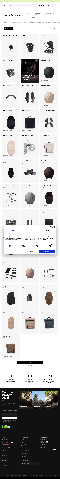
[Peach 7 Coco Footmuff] (49, 296)
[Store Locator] (50, 5)
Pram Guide (42, 444)
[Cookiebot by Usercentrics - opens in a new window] (50, 227)
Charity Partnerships (5, 446)
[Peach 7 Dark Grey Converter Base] (49, 271)
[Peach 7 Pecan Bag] (49, 221)
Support (24, 4)
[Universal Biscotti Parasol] (49, 96)
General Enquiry (24, 444)
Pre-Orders (23, 447)
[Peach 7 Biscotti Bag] (49, 146)
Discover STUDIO (26, 79)
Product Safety (23, 441)
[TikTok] (57, 475)
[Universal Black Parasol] (49, 71)
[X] (48, 475)
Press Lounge (23, 455)
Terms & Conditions (18, 475)
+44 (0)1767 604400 (5, 469)
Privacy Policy (24, 475)
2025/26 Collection (5, 452)
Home (5, 10)
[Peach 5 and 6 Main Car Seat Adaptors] (30, 96)
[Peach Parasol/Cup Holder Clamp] (11, 46)
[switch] (23, 246)
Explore (19, 4)
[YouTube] (55, 475)
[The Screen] (49, 46)
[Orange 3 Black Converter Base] (11, 271)
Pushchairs (8, 10)
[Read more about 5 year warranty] (10, 379)
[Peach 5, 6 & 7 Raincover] (11, 71)
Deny (13, 251)
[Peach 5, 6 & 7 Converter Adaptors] (49, 121)
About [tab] (47, 230)
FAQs (22, 442)
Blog (3, 441)
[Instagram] (46, 475)
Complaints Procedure (25, 453)
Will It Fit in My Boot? (44, 447)
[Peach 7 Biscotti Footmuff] (11, 146)
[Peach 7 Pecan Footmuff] (49, 196)
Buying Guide (29, 5)
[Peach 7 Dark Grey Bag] (49, 321)
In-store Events (5, 455)
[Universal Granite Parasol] (30, 196)
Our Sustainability (5, 449)
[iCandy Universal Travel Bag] (11, 296)
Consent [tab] (12, 230)
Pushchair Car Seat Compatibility (48, 449)
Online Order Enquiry (25, 445)
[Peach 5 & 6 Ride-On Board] (30, 146)
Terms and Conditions (25, 456)
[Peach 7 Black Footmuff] (11, 121)
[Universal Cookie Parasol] (30, 271)
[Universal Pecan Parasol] (49, 171)
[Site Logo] (8, 5)
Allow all (47, 251)
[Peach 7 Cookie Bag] (30, 321)
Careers (6, 444)
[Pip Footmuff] (11, 171)
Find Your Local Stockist (6, 447)
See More (32, 363)
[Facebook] (50, 475)
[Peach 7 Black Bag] (30, 121)
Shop (15, 4)
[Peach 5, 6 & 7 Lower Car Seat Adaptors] (30, 171)
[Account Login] (52, 5)
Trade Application (5, 453)
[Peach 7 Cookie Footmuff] (11, 321)
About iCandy (4, 439)
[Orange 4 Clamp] (30, 296)
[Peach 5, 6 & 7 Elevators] (11, 96)
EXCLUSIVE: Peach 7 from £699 (40, 0)
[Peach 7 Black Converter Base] (11, 196)
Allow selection (30, 251)
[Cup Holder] (30, 46)
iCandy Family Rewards (7, 442)
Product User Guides (25, 450)
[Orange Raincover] (11, 221)
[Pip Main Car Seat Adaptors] (30, 221)
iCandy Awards (43, 439)
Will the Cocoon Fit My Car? (45, 442)
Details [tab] (30, 230)
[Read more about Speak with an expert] (49, 379)
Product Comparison (5, 450)
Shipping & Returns (24, 448)
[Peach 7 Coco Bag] (11, 346)
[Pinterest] (53, 475)
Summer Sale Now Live (21, 0)
